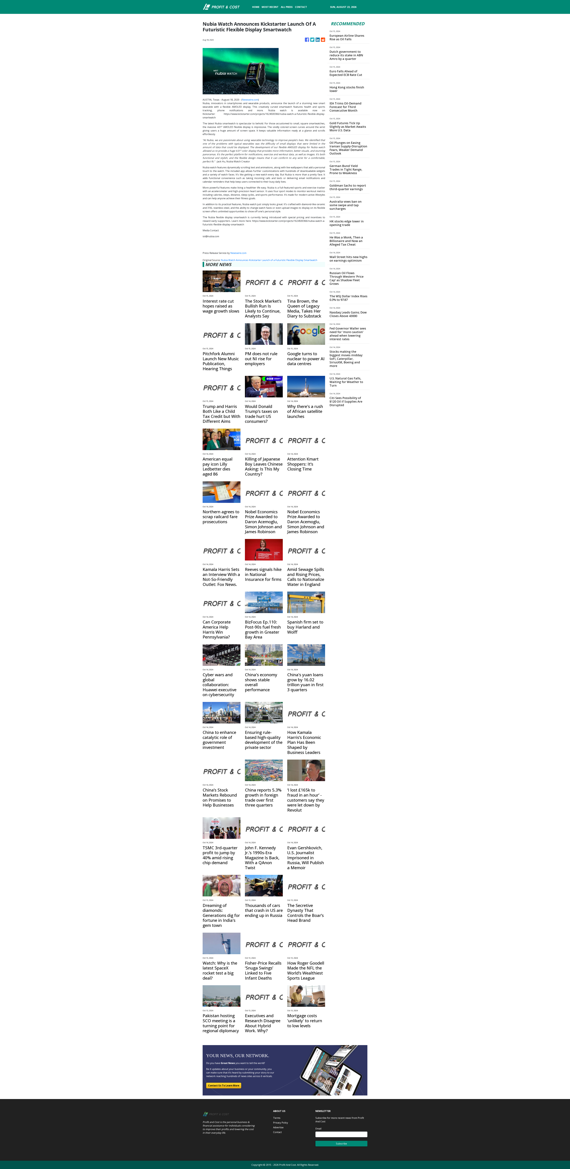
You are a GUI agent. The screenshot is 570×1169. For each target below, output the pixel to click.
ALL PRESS (287, 7)
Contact (277, 1132)
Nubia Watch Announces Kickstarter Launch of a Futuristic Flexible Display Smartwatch (269, 260)
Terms (276, 1118)
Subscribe (341, 1143)
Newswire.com (250, 99)
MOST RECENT (270, 7)
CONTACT (301, 7)
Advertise (278, 1127)
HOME (255, 7)
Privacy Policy (280, 1122)
